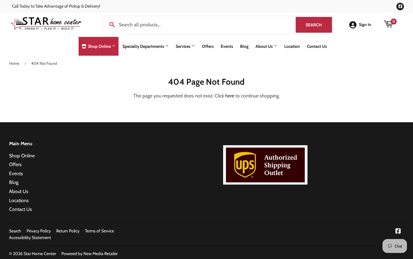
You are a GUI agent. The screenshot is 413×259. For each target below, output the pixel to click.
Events (227, 46)
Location (292, 46)
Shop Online (99, 46)
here (229, 96)
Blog (244, 46)
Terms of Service (99, 230)
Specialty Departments (143, 46)
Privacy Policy (39, 230)
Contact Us (317, 46)
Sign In (365, 24)
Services (183, 46)
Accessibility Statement (30, 237)
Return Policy (68, 230)
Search (319, 25)
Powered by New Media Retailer (89, 253)
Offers (208, 46)
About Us (264, 46)
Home (14, 63)
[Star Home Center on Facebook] (398, 231)
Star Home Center (40, 253)
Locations (19, 200)
